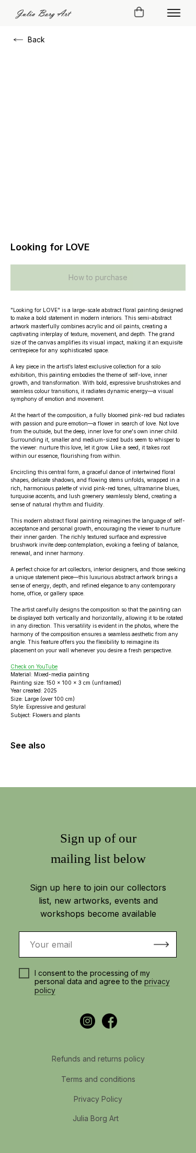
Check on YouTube (33, 666)
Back (36, 39)
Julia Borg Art (96, 1118)
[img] (173, 12)
